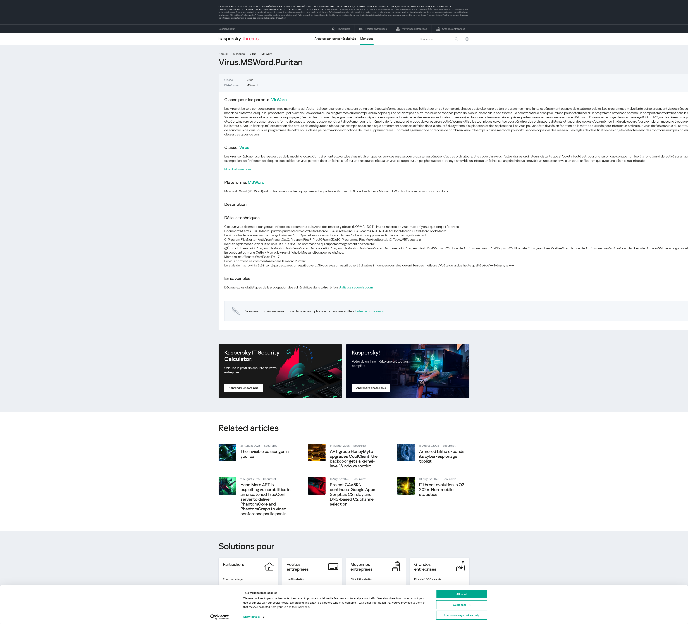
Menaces (367, 38)
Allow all (461, 594)
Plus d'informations (238, 169)
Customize (459, 604)
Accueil (223, 53)
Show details (251, 616)
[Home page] (240, 39)
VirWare (279, 99)
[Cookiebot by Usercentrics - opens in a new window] (219, 617)
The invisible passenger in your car (264, 454)
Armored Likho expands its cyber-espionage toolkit (441, 456)
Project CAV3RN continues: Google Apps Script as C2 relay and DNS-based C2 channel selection (352, 494)
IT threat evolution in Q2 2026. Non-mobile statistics (441, 489)
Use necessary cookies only (461, 615)
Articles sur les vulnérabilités (335, 38)
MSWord (266, 53)
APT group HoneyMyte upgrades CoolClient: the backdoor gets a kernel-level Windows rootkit (354, 458)
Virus (253, 53)
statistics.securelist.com (355, 287)
